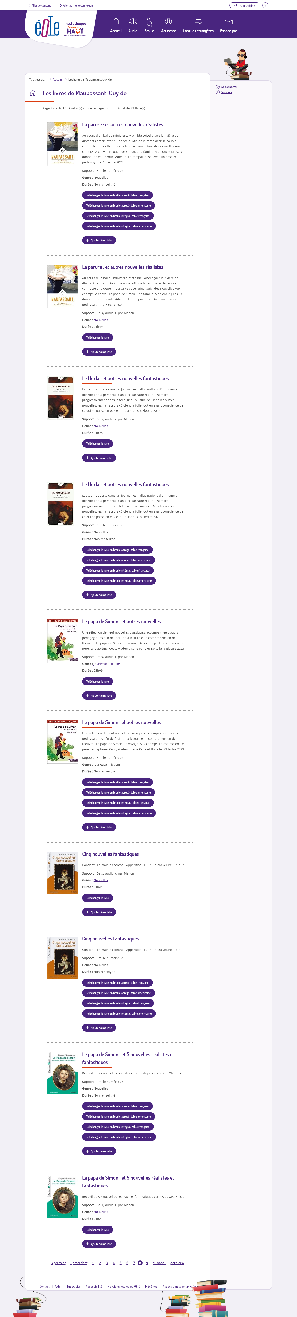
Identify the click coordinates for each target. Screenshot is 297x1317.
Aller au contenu (41, 5)
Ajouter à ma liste (101, 240)
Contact (44, 1286)
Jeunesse (168, 30)
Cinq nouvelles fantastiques (110, 853)
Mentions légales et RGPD (123, 1286)
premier (58, 1263)
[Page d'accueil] (47, 36)
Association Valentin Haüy (179, 1286)
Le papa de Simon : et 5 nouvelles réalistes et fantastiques (128, 1058)
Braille (149, 30)
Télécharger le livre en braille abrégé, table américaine (118, 205)
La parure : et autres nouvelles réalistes (122, 124)
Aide (58, 1286)
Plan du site (73, 1286)
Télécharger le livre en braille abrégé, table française (117, 195)
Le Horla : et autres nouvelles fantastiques (125, 378)
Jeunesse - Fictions (107, 664)
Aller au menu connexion (78, 5)
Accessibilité (94, 1286)
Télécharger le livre (97, 337)
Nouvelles (101, 320)
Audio (132, 30)
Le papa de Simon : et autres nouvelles (121, 621)
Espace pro (228, 30)
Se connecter (229, 87)
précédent (78, 1263)
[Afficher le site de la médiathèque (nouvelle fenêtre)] (75, 35)
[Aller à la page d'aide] (265, 5)
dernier (177, 1263)
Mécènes (151, 1286)
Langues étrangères (198, 30)
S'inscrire (226, 92)
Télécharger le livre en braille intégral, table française (118, 216)
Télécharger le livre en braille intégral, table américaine (119, 226)
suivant (159, 1263)
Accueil (57, 79)
